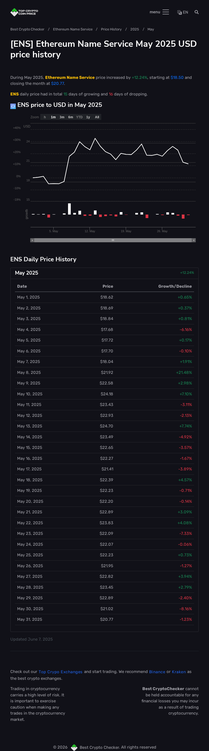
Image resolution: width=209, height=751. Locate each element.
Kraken (179, 671)
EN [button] (185, 12)
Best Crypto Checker (27, 29)
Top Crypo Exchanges (61, 671)
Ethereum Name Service (73, 29)
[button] (195, 12)
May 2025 (26, 273)
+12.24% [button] (187, 273)
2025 (134, 29)
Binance (157, 671)
